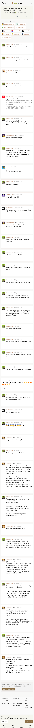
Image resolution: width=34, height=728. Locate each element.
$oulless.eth (9, 194)
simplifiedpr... (9, 437)
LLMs (26, 703)
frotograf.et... (9, 207)
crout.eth (4, 380)
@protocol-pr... (10, 96)
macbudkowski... (10, 135)
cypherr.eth (9, 166)
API (26, 701)
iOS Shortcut (5, 703)
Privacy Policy (5, 701)
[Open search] (31, 3)
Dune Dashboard (17, 703)
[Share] (17, 16)
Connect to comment (8, 689)
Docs (26, 705)
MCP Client (28, 710)
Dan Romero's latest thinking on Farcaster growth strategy (14, 9)
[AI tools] (26, 16)
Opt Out (4, 721)
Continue (29, 721)
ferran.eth (9, 70)
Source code (28, 707)
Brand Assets (16, 705)
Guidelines (15, 701)
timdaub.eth (7, 12)
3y (19, 12)
